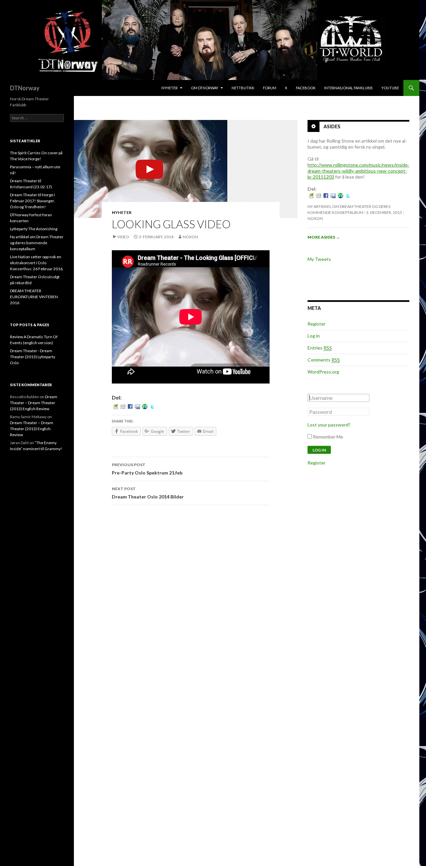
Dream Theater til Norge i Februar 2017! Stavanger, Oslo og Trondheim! (32, 200)
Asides (331, 126)
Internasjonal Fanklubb (348, 88)
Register (316, 324)
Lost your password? (329, 425)
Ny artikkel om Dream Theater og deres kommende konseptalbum (37, 242)
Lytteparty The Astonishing (33, 228)
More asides (324, 237)
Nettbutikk (243, 88)
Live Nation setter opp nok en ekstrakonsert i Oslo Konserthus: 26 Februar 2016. (37, 262)
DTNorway (25, 88)
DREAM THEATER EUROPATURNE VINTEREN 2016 (34, 296)
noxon (190, 236)
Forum (269, 88)
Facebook (306, 88)
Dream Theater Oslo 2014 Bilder (148, 492)
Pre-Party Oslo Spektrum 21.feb (147, 468)
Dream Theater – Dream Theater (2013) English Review (33, 402)
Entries (320, 348)
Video (123, 236)
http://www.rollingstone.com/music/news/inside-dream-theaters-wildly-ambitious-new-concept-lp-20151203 (358, 171)
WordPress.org (323, 372)
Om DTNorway (204, 88)
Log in (314, 336)
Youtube (390, 88)
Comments (324, 360)
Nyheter (169, 88)
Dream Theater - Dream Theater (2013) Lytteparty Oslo (32, 356)
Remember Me (328, 436)
